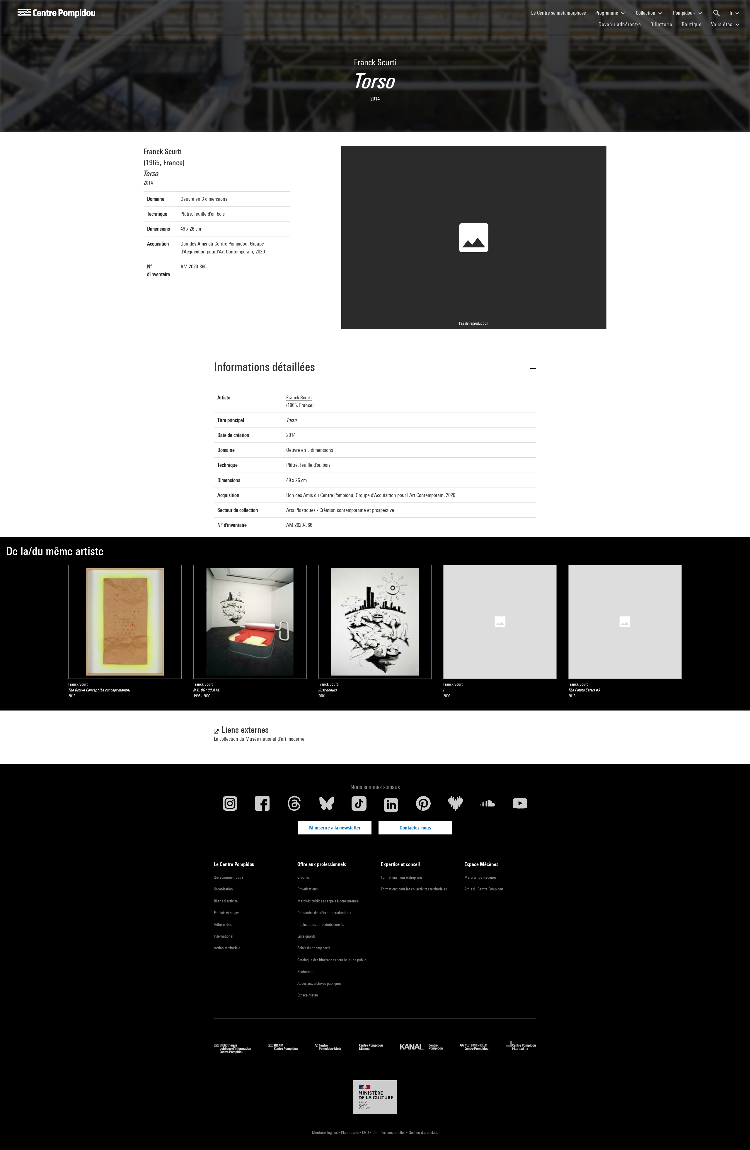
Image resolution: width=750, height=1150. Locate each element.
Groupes (303, 877)
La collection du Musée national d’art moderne (259, 739)
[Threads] (294, 805)
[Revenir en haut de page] (736, 1136)
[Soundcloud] (488, 805)
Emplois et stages (226, 912)
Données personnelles (389, 1132)
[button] (375, 368)
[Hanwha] (521, 1051)
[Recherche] (716, 13)
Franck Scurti (163, 151)
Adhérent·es (223, 924)
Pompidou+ (685, 13)
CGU (366, 1132)
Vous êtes (722, 24)
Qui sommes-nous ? (228, 877)
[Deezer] (455, 805)
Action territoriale (227, 947)
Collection (646, 13)
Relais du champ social (314, 947)
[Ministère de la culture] (375, 1097)
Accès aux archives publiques (319, 983)
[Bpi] (237, 1051)
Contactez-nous (415, 827)
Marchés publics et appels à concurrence (328, 901)
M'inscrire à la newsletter (335, 827)
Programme (607, 13)
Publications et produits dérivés (320, 924)
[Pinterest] (423, 805)
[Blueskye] (327, 805)
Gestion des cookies (423, 1132)
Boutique (694, 24)
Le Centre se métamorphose (561, 12)
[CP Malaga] (375, 1051)
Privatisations (307, 889)
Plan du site (350, 1132)
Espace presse (307, 995)
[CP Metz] (332, 1051)
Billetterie (661, 24)
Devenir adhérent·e (622, 24)
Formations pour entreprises (401, 877)
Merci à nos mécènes (480, 877)
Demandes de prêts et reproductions (324, 912)
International (223, 936)
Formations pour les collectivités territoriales (414, 889)
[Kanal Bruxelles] (425, 1051)
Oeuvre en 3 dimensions (203, 199)
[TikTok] (359, 805)
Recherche (305, 971)
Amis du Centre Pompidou (483, 889)
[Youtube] (520, 805)
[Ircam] (287, 1051)
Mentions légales (325, 1132)
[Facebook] (262, 805)
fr (731, 13)
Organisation (223, 889)
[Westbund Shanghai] (478, 1051)
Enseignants (306, 936)
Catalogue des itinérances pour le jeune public (331, 960)
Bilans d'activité (226, 901)
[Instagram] (230, 805)
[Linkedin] (391, 805)
